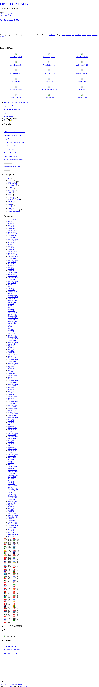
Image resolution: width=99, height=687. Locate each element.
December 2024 (12, 255)
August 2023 (12, 283)
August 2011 (12, 503)
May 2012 (11, 492)
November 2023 (13, 277)
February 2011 (12, 513)
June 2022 (11, 305)
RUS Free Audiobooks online (13, 146)
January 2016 (12, 429)
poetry (10, 196)
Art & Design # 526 (82, 65)
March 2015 (11, 447)
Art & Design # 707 (82, 57)
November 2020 (13, 339)
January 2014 (12, 468)
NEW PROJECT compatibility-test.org (16, 102)
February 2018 (12, 396)
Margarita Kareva (81, 73)
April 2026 (11, 227)
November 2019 (13, 360)
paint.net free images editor (12, 167)
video (9, 208)
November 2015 (13, 433)
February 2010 (12, 522)
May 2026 (11, 225)
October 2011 (12, 499)
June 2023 (11, 284)
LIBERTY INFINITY (14, 4)
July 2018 (11, 387)
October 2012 (12, 491)
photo (9, 194)
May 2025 (11, 246)
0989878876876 (82, 81)
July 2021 (11, 325)
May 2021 (11, 328)
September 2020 (13, 342)
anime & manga (12, 184)
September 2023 (13, 281)
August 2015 (12, 438)
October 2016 (12, 415)
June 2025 (11, 244)
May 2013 (11, 482)
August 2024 (12, 262)
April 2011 (11, 510)
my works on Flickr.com (11, 106)
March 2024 (11, 270)
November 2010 (13, 515)
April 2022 (11, 309)
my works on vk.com (10, 113)
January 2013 (12, 487)
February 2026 (12, 230)
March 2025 (11, 249)
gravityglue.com (9, 149)
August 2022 (12, 302)
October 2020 (12, 340)
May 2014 (11, 463)
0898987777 (49, 81)
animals (10, 180)
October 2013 (12, 473)
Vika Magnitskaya (13, 210)
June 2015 (11, 442)
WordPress (11, 686)
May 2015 (11, 443)
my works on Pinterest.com (12, 109)
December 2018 (12, 379)
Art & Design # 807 (6, 16)
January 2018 (12, 398)
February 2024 (12, 272)
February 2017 (12, 408)
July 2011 (11, 505)
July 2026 (11, 221)
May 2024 (11, 267)
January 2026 (12, 232)
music (9, 192)
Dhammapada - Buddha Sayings (14, 142)
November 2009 (13, 526)
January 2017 (12, 410)
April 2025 (11, 248)
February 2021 (12, 333)
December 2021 (12, 316)
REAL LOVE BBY (14, 199)
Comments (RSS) (16, 684)
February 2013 (12, 485)
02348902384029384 (16, 89)
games (10, 187)
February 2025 (12, 251)
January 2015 (12, 450)
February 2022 (12, 312)
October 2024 (12, 258)
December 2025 (12, 234)
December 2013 (12, 470)
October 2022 (12, 298)
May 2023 (11, 286)
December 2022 (12, 295)
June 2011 (11, 506)
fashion (78, 35)
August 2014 (12, 457)
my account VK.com (10, 653)
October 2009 (12, 527)
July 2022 (11, 304)
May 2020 (11, 349)
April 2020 (11, 351)
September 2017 (13, 405)
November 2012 (13, 489)
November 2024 (13, 256)
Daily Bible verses (9, 139)
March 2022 (11, 311)
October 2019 (12, 361)
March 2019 (11, 374)
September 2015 (13, 436)
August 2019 (12, 365)
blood (63, 35)
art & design (52, 35)
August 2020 (12, 344)
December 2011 (12, 496)
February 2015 (12, 449)
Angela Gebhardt (16, 97)
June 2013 (11, 480)
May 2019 (11, 370)
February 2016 (12, 428)
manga (89, 35)
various (10, 206)
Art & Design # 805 (7, 14)
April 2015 (11, 445)
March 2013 (11, 484)
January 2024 (12, 274)
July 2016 (11, 419)
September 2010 (13, 517)
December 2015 (12, 431)
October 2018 (12, 382)
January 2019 (12, 377)
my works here (8, 116)
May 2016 (11, 422)
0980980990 (16, 81)
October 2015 (12, 435)
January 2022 (12, 314)
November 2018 (13, 381)
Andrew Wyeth (81, 89)
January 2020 (12, 356)
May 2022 (11, 307)
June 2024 (11, 265)
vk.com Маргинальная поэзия (13, 160)
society (10, 205)
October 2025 (12, 237)
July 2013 (11, 478)
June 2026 (11, 223)
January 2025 (12, 253)
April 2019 (11, 372)
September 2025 (13, 239)
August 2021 (12, 323)
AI (8, 178)
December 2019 (12, 358)
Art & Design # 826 (16, 57)
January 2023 (12, 293)
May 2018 (11, 391)
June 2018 (11, 389)
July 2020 (11, 346)
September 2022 (13, 300)
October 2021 (12, 319)
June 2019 (11, 368)
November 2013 (13, 471)
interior (84, 35)
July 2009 (11, 529)
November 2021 (13, 318)
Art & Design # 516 (16, 73)
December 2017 (12, 400)
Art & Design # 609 (16, 65)
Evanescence (24, 686)
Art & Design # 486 (49, 73)
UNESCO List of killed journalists (14, 132)
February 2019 (12, 375)
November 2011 (13, 498)
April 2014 (11, 464)
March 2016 (11, 426)
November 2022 (13, 297)
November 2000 (13, 534)
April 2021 (11, 330)
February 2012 (12, 494)
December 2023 (12, 276)
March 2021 (11, 332)
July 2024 (11, 263)
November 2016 (13, 414)
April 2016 (11, 424)
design (74, 35)
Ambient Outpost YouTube (12, 153)
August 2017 (12, 407)
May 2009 (11, 531)
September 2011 (13, 501)
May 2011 (11, 508)
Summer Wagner (82, 97)
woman (2, 36)
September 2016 (13, 417)
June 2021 (11, 326)
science (10, 203)
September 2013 (13, 475)
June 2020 (11, 347)
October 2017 (12, 403)
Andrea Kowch (49, 97)
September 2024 (13, 260)
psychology (11, 198)
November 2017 (13, 401)
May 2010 (11, 519)
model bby (95, 35)
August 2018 (12, 386)
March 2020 (11, 353)
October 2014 (12, 456)
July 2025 (11, 242)
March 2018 (11, 394)
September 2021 (13, 321)
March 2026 (11, 228)
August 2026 (12, 220)
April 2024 (11, 269)
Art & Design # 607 (49, 57)
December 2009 (12, 524)
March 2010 (11, 520)
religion (10, 201)
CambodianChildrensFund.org (13, 135)
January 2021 (12, 335)
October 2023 (12, 279)
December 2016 (12, 412)
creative (68, 35)
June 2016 (11, 421)
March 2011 (11, 512)
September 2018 (13, 384)
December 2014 (12, 452)
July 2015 (11, 440)
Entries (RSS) (4, 684)
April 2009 (11, 533)
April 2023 (11, 288)
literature (10, 189)
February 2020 (12, 354)
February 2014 (12, 466)
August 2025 (12, 241)
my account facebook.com (12, 649)
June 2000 (11, 536)
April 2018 (11, 393)
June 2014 (11, 461)
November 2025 (13, 235)
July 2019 (11, 367)
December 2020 (12, 337)
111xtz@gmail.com (10, 646)
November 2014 (13, 454)
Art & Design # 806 (9, 20)
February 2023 (12, 291)
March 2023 (11, 290)
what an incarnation (14, 211)
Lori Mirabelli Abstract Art (49, 89)
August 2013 (12, 477)
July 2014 (11, 459)
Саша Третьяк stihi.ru (10, 156)
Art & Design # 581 (49, 65)
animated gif (11, 182)
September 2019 (13, 363)
